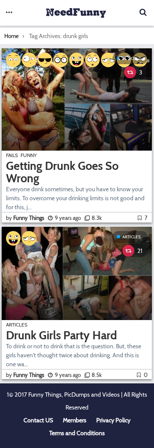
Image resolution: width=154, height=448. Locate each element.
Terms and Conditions (77, 433)
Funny (29, 155)
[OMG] (92, 60)
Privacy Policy (113, 420)
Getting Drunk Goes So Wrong (62, 172)
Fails (12, 155)
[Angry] (140, 60)
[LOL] (76, 60)
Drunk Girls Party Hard (61, 335)
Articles (131, 237)
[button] (9, 12)
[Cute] (13, 60)
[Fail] (108, 60)
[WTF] (29, 60)
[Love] (124, 60)
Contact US (38, 420)
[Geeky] (60, 60)
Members (74, 420)
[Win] (45, 60)
